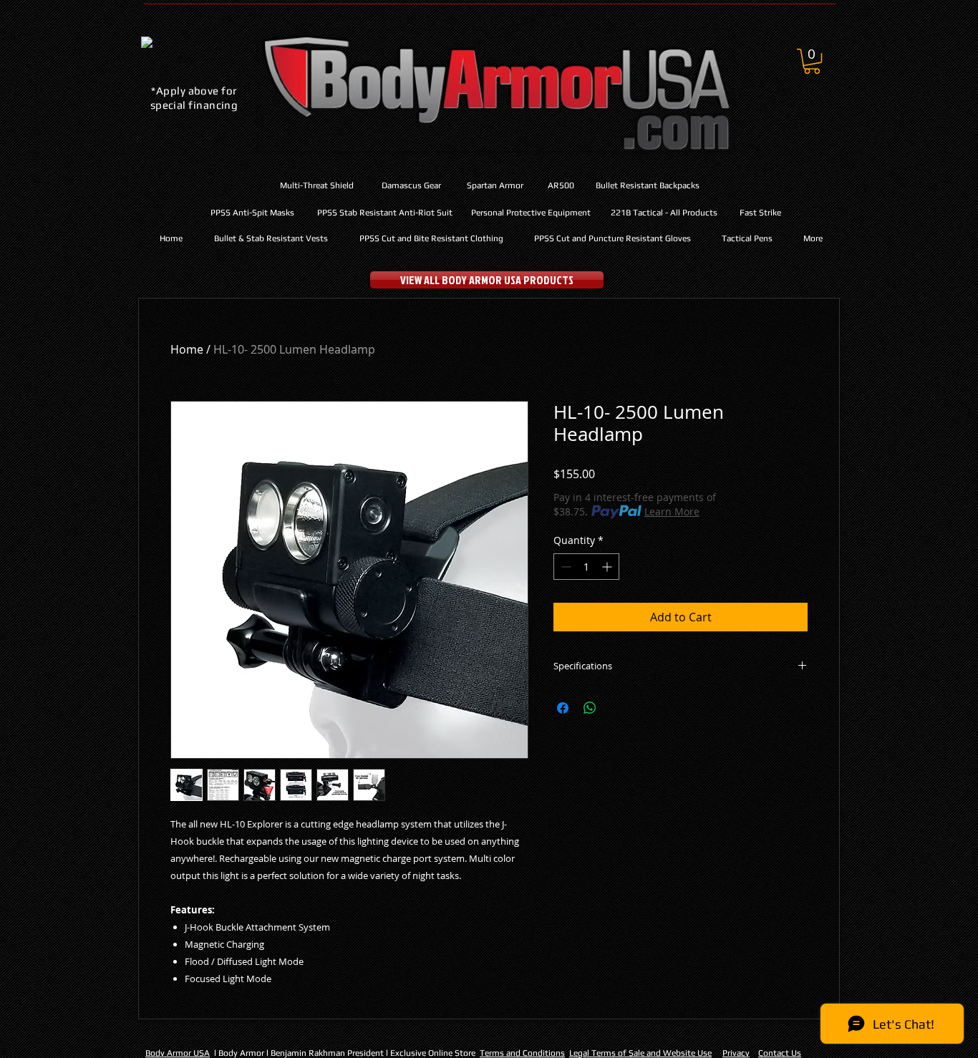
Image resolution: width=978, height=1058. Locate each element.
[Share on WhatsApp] (590, 708)
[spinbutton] (586, 566)
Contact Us (779, 1053)
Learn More (671, 511)
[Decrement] (564, 566)
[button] (812, 61)
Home (186, 349)
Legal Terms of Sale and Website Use (640, 1053)
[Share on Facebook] (562, 708)
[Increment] (608, 566)
